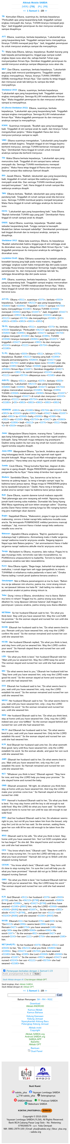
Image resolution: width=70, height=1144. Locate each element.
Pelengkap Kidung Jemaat (35, 1024)
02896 (21, 305)
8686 (14, 909)
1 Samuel (32, 10)
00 (61, 318)
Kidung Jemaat (35, 1018)
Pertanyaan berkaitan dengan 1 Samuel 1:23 (30, 971)
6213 (9, 924)
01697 (36, 312)
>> (45, 10)
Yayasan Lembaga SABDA (46, 1092)
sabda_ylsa (20, 1092)
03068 (54, 309)
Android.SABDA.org (35, 1036)
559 (52, 921)
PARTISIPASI (34, 1110)
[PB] (45, 6)
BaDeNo (35, 1041)
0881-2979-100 (16, 1128)
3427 (13, 927)
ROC (50, 999)
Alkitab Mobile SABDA (35, 2)
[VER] (25, 6)
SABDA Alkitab (24, 1100)
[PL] (40, 6)
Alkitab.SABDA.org (35, 1034)
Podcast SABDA (49, 1100)
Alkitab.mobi (35, 1027)
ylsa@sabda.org (41, 1128)
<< (24, 10)
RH (43, 999)
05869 (6, 305)
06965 (16, 312)
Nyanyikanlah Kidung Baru (35, 1021)
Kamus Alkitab (35, 1009)
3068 (32, 930)
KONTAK (22, 1110)
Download (35, 1003)
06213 (32, 302)
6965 (48, 930)
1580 (53, 927)
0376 (41, 299)
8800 (23, 906)
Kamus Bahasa (35, 1012)
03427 (42, 305)
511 (20, 921)
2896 (22, 924)
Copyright (35, 1030)
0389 (14, 321)
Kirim (37, 974)
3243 (12, 936)
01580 (27, 309)
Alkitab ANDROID (35, 1006)
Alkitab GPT (28, 987)
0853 (5, 321)
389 (9, 930)
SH (38, 999)
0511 (21, 299)
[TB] (32, 6)
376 (41, 921)
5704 (26, 927)
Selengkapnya (47, 1095)
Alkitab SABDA (26, 984)
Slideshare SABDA (37, 1104)
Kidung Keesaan (35, 1016)
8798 (35, 900)
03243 (47, 315)
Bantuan (35, 1048)
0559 (59, 299)
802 (35, 933)
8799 (5, 900)
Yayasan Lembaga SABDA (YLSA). (24, 1119)
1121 (28, 936)
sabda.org (36, 1132)
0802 (18, 315)
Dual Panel (36, 1051)
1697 (10, 933)
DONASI (46, 1110)
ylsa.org (62, 1128)
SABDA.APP (35, 1039)
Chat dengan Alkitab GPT (35, 980)
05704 (60, 305)
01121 (6, 318)
